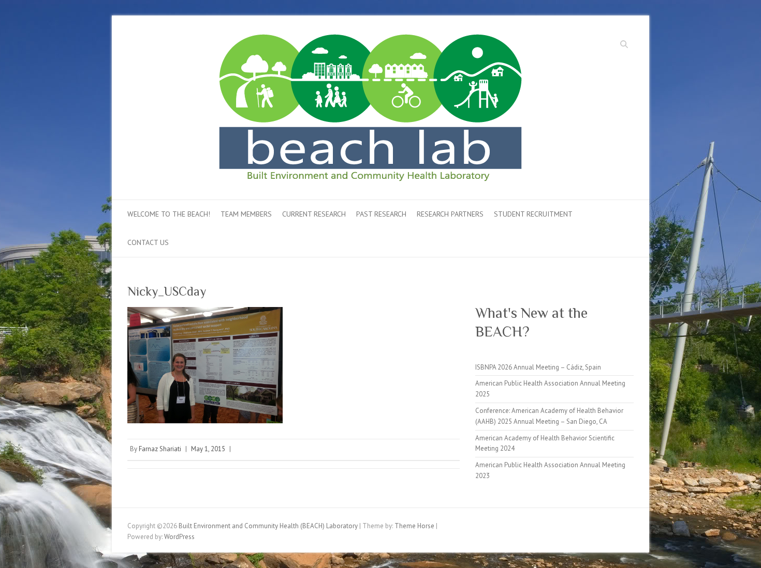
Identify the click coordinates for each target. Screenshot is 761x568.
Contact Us (148, 242)
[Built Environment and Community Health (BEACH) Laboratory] (393, 111)
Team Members (246, 214)
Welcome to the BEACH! (168, 214)
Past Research (381, 214)
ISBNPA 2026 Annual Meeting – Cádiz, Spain (538, 367)
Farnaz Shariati (160, 448)
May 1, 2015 (208, 448)
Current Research (314, 214)
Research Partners (450, 214)
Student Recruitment (533, 214)
